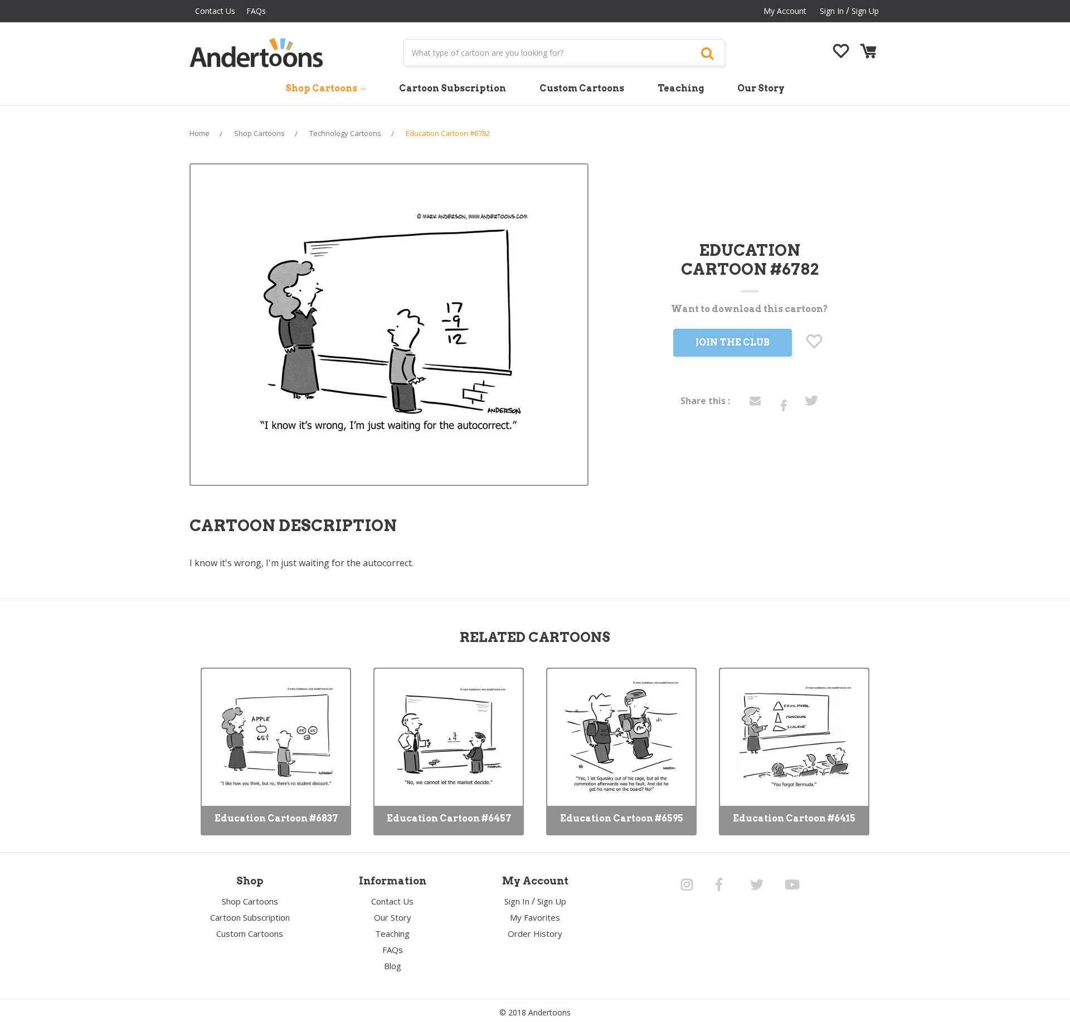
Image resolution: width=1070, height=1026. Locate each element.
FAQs (256, 11)
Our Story (761, 88)
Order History (535, 933)
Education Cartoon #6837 (276, 818)
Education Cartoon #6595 (621, 818)
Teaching (681, 88)
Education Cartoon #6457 (449, 818)
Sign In (516, 901)
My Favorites (535, 917)
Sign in (832, 11)
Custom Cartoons (581, 88)
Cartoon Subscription (452, 88)
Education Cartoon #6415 (794, 818)
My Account (784, 11)
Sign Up (865, 11)
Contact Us (215, 11)
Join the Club (733, 342)
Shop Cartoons (322, 88)
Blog (392, 965)
